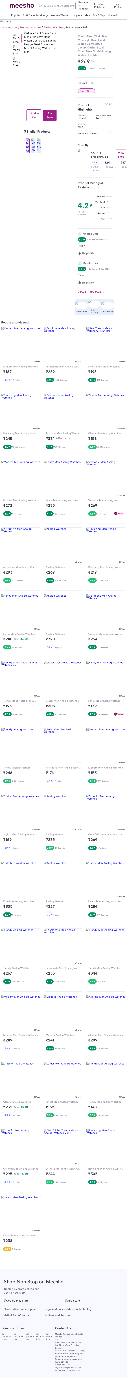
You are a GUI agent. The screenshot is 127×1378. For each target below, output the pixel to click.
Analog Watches (54, 27)
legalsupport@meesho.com (68, 1367)
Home (6, 27)
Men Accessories (30, 27)
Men (15, 27)
